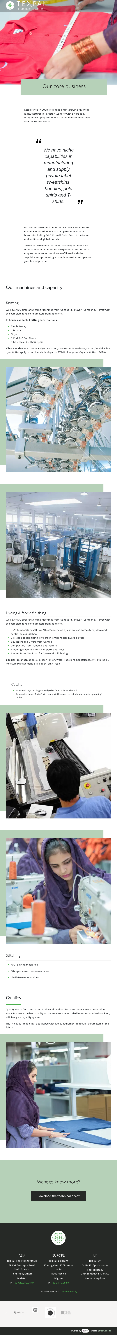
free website (105, 1330)
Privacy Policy (69, 1291)
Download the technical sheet (58, 1196)
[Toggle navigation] (108, 6)
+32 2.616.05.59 (60, 1282)
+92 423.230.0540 (23, 1282)
